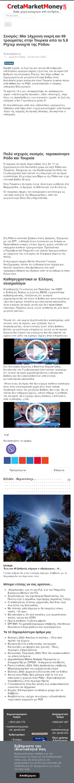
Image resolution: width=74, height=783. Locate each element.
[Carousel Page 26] (56, 479)
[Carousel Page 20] (44, 479)
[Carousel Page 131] (30, 491)
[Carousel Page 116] (53, 488)
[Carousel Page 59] (67, 482)
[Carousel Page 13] (29, 479)
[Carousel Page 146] (61, 491)
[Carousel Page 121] (63, 488)
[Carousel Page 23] (50, 479)
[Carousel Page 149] (67, 491)
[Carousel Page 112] (44, 488)
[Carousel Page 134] (36, 491)
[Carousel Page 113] (46, 488)
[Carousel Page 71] (26, 485)
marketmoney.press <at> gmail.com (17, 728)
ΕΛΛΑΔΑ (9, 63)
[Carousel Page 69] (22, 485)
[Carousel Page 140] (48, 491)
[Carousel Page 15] (33, 479)
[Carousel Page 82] (48, 485)
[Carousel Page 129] (26, 491)
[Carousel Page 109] (38, 488)
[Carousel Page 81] (46, 485)
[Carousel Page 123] (67, 488)
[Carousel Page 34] (15, 482)
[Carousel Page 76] (36, 485)
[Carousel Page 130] (28, 491)
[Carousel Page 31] (9, 482)
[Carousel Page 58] (65, 482)
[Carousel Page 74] (32, 485)
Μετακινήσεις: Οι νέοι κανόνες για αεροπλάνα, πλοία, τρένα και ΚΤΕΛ (37, 616)
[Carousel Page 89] (63, 485)
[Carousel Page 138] (44, 491)
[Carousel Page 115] (50, 488)
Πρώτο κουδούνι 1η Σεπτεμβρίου (27, 620)
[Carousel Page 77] (38, 485)
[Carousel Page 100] (19, 488)
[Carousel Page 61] (5, 485)
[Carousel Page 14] (31, 479)
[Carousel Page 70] (24, 485)
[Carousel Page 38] (24, 482)
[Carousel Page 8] (19, 479)
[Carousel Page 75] (34, 485)
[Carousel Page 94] (7, 488)
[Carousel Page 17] (38, 479)
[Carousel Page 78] (40, 485)
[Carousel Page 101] (22, 488)
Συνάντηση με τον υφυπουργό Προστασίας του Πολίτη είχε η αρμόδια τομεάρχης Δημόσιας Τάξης (39, 597)
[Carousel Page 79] (42, 485)
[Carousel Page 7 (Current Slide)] (17, 479)
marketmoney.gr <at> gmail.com (60, 731)
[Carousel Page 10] (23, 479)
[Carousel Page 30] (7, 482)
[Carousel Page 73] (30, 485)
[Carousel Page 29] (5, 482)
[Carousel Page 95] (9, 488)
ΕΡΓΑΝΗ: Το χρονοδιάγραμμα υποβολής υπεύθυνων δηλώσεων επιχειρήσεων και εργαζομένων (39, 625)
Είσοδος (17, 739)
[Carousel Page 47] (42, 482)
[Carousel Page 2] (7, 479)
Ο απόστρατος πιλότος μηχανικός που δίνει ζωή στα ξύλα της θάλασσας (37, 603)
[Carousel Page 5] (13, 479)
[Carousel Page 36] (19, 482)
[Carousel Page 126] (19, 491)
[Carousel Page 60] (69, 482)
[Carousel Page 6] (15, 479)
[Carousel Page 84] (53, 485)
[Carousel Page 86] (57, 485)
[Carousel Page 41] (30, 482)
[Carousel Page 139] (46, 491)
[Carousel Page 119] (59, 488)
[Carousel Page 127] (22, 491)
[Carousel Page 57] (63, 482)
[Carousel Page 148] (65, 491)
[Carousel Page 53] (55, 482)
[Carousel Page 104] (28, 488)
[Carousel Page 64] (11, 485)
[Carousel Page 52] (53, 482)
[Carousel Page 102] (24, 488)
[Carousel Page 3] (9, 479)
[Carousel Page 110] (40, 488)
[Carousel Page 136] (40, 491)
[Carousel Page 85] (55, 485)
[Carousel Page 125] (17, 491)
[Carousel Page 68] (19, 485)
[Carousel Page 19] (42, 479)
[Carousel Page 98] (15, 488)
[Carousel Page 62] (7, 485)
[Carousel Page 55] (59, 482)
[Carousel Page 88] (61, 485)
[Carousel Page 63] (9, 485)
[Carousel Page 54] (57, 482)
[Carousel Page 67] (17, 485)
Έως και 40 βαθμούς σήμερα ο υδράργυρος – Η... (32, 568)
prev (64, 479)
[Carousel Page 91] (67, 485)
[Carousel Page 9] (21, 479)
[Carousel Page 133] (34, 491)
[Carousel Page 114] (48, 488)
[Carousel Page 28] (60, 479)
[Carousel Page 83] (50, 485)
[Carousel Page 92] (69, 485)
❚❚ (69, 479)
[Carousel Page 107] (34, 488)
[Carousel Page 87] (59, 485)
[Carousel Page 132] (32, 491)
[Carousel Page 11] (25, 479)
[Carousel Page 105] (30, 488)
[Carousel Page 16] (35, 479)
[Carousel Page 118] (57, 488)
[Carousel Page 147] (63, 491)
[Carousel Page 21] (46, 479)
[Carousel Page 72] (28, 485)
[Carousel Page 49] (46, 482)
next (67, 479)
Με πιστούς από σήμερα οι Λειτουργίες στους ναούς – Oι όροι (35, 609)
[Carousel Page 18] (40, 479)
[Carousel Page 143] (55, 491)
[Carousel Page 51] (50, 482)
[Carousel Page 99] (17, 488)
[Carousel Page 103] (26, 488)
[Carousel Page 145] (59, 491)
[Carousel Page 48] (44, 482)
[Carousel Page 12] (27, 479)
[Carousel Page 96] (11, 488)
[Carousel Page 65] (13, 485)
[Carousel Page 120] (61, 488)
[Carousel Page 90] (65, 485)
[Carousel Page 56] (61, 482)
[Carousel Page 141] (50, 491)
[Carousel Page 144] (57, 491)
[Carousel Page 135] (38, 491)
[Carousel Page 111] (42, 488)
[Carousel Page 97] (13, 488)
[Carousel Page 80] (44, 485)
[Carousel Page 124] (69, 488)
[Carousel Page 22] (48, 479)
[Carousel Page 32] (11, 482)
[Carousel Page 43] (34, 482)
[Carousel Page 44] (36, 482)
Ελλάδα (8, 565)
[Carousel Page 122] (65, 488)
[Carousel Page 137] (42, 491)
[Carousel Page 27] (58, 479)
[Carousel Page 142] (53, 491)
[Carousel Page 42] (32, 482)
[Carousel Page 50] (48, 482)
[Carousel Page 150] (69, 491)
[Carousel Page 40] (28, 482)
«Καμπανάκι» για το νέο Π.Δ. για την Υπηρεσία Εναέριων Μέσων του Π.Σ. (36, 591)
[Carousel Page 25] (54, 479)
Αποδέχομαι (27, 775)
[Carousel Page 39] (26, 482)
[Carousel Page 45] (38, 482)
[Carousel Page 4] (11, 479)
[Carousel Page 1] (5, 479)
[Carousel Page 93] (5, 488)
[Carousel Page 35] (17, 482)
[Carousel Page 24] (52, 479)
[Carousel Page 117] (55, 488)
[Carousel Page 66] (15, 485)
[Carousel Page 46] (40, 482)
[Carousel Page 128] (24, 491)
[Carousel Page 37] (22, 482)
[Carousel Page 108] (36, 488)
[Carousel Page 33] (13, 482)
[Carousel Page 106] (32, 488)
